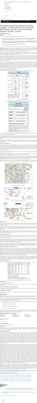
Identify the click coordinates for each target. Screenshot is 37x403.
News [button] (29, 1)
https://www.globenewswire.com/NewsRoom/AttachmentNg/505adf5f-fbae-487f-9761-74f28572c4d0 (15, 373)
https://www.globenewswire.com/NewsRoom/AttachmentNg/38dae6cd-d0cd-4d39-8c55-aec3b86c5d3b (15, 376)
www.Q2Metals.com (3, 321)
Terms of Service (13, 395)
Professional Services (9, 8)
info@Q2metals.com (5, 319)
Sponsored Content (5, 393)
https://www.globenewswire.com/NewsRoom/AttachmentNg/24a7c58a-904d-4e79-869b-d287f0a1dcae (15, 379)
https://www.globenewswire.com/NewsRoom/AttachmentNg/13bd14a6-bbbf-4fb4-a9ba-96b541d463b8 (15, 380)
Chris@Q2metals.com (27, 316)
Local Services (7, 6)
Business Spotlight (8, 7)
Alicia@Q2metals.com (3, 316)
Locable (8, 395)
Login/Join (7, 11)
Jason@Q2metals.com (15, 316)
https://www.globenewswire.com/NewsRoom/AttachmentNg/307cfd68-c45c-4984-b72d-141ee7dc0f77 (15, 378)
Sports (6, 4)
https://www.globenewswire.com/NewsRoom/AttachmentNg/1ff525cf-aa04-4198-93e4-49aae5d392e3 (15, 375)
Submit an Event (8, 9)
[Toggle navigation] (3, 0)
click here (5, 285)
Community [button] (7, 5)
